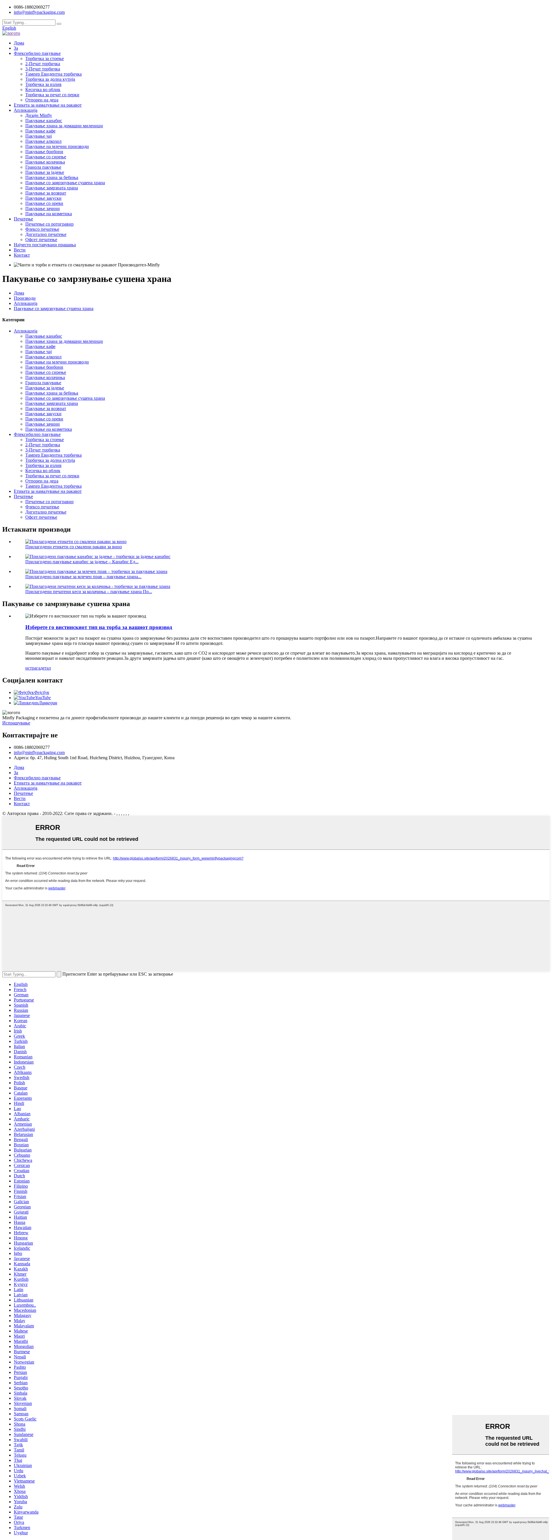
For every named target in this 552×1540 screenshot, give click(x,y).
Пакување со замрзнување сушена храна (65, 182)
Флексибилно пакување (37, 53)
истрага (32, 668)
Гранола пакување (43, 167)
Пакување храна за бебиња (51, 177)
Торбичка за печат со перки (52, 94)
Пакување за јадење (44, 172)
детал (45, 668)
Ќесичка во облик (42, 89)
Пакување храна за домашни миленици (64, 125)
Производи (25, 298)
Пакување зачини (42, 208)
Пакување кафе (40, 130)
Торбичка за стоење (44, 58)
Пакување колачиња (45, 161)
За (16, 48)
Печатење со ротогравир (49, 224)
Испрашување (16, 722)
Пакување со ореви (44, 203)
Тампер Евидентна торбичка (53, 74)
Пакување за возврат (45, 193)
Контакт (22, 255)
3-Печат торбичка (42, 68)
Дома (19, 43)
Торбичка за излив (43, 84)
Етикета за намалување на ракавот (48, 105)
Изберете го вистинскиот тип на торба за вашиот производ (98, 627)
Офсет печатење (41, 239)
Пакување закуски (43, 198)
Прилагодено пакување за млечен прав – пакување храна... (83, 576)
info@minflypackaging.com (39, 752)
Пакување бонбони (44, 151)
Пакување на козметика (48, 213)
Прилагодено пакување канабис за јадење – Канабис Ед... (82, 561)
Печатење (23, 218)
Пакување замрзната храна (51, 187)
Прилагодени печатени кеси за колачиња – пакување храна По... (88, 591)
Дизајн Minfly (38, 115)
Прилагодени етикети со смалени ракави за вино (73, 546)
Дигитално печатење (45, 234)
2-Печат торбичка (42, 63)
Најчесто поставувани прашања (45, 244)
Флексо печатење (42, 229)
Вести (20, 249)
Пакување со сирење (45, 156)
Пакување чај (38, 136)
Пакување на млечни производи (57, 146)
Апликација (25, 110)
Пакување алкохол (43, 141)
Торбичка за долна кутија (50, 79)
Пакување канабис (43, 120)
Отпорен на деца (41, 99)
